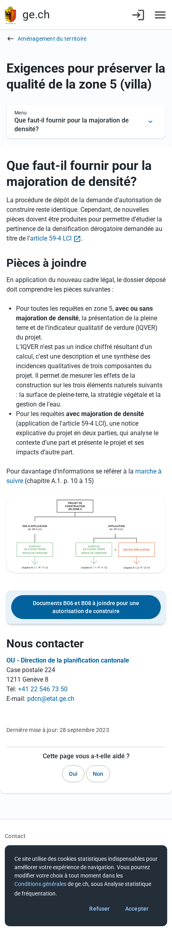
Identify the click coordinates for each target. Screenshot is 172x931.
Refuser (99, 908)
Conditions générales (40, 884)
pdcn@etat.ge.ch (50, 698)
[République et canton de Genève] (10, 15)
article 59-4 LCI (51, 238)
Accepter (136, 908)
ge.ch (36, 14)
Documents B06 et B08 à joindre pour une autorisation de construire (86, 607)
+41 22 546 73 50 (43, 689)
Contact (15, 836)
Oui (73, 774)
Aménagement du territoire (52, 39)
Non (98, 774)
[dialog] (86, 885)
